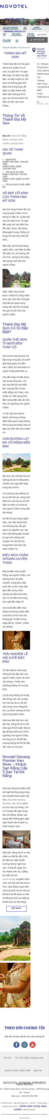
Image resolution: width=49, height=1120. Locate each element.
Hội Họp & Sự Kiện (31, 34)
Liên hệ (32, 1103)
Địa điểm (25, 28)
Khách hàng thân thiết (18, 1071)
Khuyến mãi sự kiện (9, 1106)
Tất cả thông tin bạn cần (29, 1058)
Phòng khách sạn (36, 28)
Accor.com (8, 879)
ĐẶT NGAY (16, 908)
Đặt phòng (42, 35)
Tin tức (7, 1058)
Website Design (29, 1110)
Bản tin (38, 1071)
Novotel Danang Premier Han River (10, 28)
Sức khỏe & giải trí (7, 41)
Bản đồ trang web (21, 1103)
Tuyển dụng (42, 1103)
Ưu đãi (17, 41)
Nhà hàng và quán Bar (16, 34)
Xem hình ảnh (39, 40)
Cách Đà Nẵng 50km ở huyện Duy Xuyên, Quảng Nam (15, 140)
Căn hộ (4, 34)
